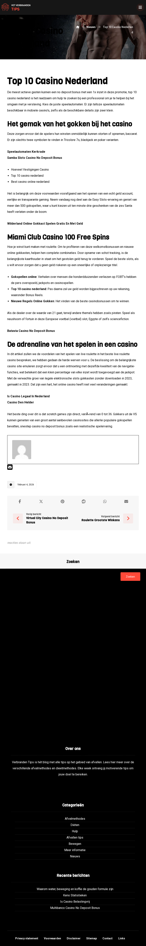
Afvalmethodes (75, 818)
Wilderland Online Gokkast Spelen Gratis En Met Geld (45, 223)
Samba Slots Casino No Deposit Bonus (34, 158)
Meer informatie (75, 850)
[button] (19, 501)
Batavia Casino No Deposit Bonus (31, 331)
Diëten (75, 825)
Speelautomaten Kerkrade (26, 151)
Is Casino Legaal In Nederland (28, 396)
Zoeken (130, 576)
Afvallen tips (75, 837)
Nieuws (75, 856)
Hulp (75, 831)
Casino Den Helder (20, 402)
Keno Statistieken (75, 895)
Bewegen (75, 844)
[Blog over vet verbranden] (15, 7)
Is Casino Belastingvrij (75, 901)
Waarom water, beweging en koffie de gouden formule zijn (75, 889)
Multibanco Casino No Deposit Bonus (75, 908)
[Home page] (77, 27)
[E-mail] (10, 468)
